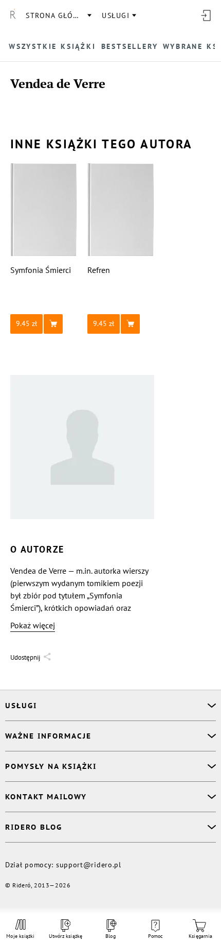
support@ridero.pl (88, 864)
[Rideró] (13, 15)
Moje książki (20, 936)
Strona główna (58, 15)
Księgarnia (200, 936)
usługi (116, 15)
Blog (110, 936)
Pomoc (155, 936)
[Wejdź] (205, 15)
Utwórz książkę (66, 936)
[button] (43, 324)
